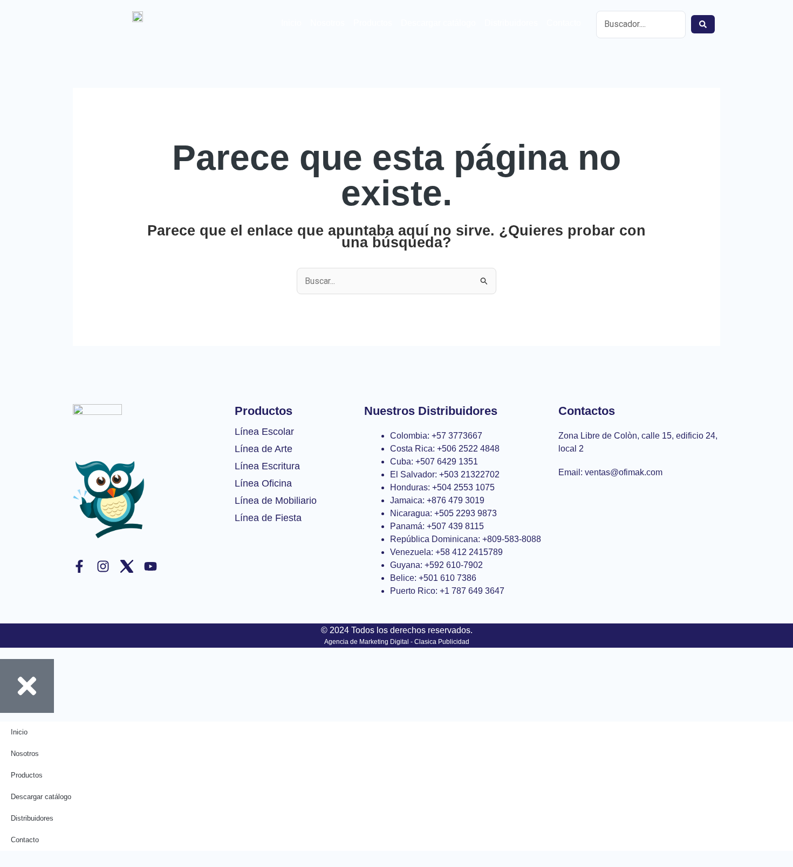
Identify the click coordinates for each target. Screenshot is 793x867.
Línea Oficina (263, 483)
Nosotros (327, 22)
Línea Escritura (267, 466)
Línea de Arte (263, 448)
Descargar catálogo (438, 22)
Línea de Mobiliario (276, 500)
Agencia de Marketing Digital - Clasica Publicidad (396, 642)
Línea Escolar (264, 431)
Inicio (291, 22)
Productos (372, 22)
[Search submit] (703, 24)
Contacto (563, 22)
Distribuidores (511, 22)
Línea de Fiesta (268, 517)
